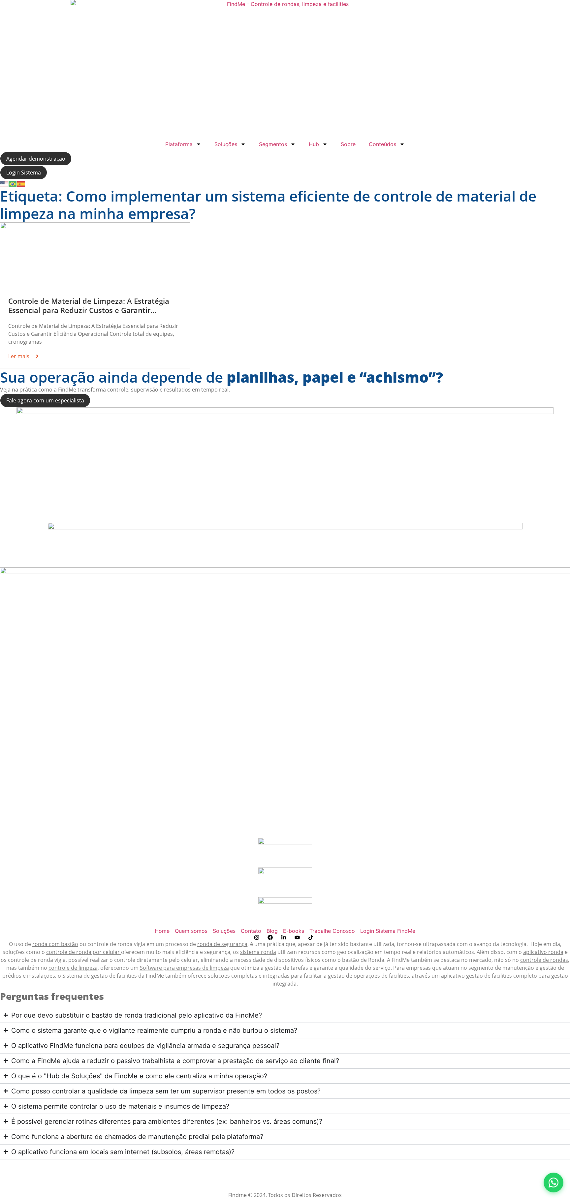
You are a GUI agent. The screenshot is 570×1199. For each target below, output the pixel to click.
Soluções (225, 144)
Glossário (285, 1171)
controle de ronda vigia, (37, 959)
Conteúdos (382, 144)
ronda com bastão (55, 944)
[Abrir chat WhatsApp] (553, 1182)
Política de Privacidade (28, 1187)
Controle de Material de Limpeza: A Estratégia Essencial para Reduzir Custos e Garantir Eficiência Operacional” (88, 310)
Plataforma (179, 144)
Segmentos (273, 144)
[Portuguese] (13, 183)
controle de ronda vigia (116, 944)
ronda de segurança (222, 944)
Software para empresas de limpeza (184, 967)
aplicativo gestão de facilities (476, 975)
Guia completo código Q (285, 1179)
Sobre (348, 144)
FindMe (401, 959)
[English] (4, 183)
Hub (314, 144)
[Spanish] (21, 183)
